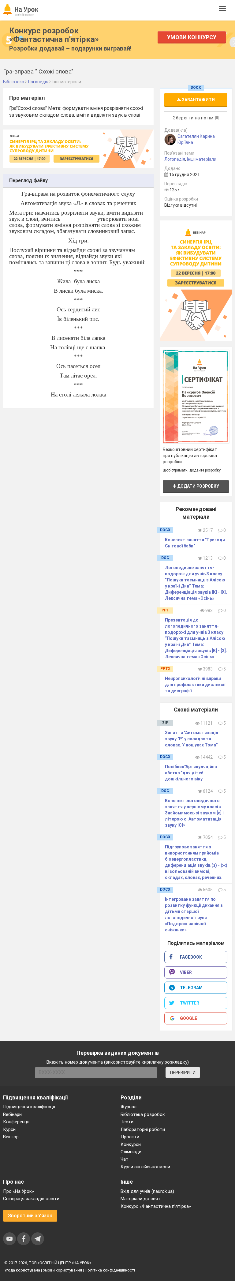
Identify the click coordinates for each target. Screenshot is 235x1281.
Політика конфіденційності (110, 1270)
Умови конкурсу (191, 37)
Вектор (11, 1137)
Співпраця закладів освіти (31, 1198)
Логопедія (174, 159)
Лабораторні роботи (143, 1129)
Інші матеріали (201, 159)
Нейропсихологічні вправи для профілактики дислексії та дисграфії (195, 684)
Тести (127, 1122)
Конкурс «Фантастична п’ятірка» (156, 1206)
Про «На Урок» (18, 1191)
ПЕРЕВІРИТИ (183, 1072)
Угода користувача (22, 1270)
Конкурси (131, 1144)
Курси (9, 1129)
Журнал (128, 1107)
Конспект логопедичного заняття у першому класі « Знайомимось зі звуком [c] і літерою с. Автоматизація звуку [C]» (194, 813)
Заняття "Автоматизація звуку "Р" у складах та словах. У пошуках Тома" (191, 738)
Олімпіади (131, 1152)
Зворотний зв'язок (30, 1216)
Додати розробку (197, 486)
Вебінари (12, 1114)
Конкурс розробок (54, 35)
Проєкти (130, 1137)
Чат (125, 1159)
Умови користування (62, 1270)
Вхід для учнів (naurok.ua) (147, 1191)
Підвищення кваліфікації (29, 1107)
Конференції (16, 1122)
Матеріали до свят (141, 1198)
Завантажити (198, 99)
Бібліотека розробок (143, 1114)
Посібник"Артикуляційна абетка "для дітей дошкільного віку (191, 772)
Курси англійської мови (145, 1167)
